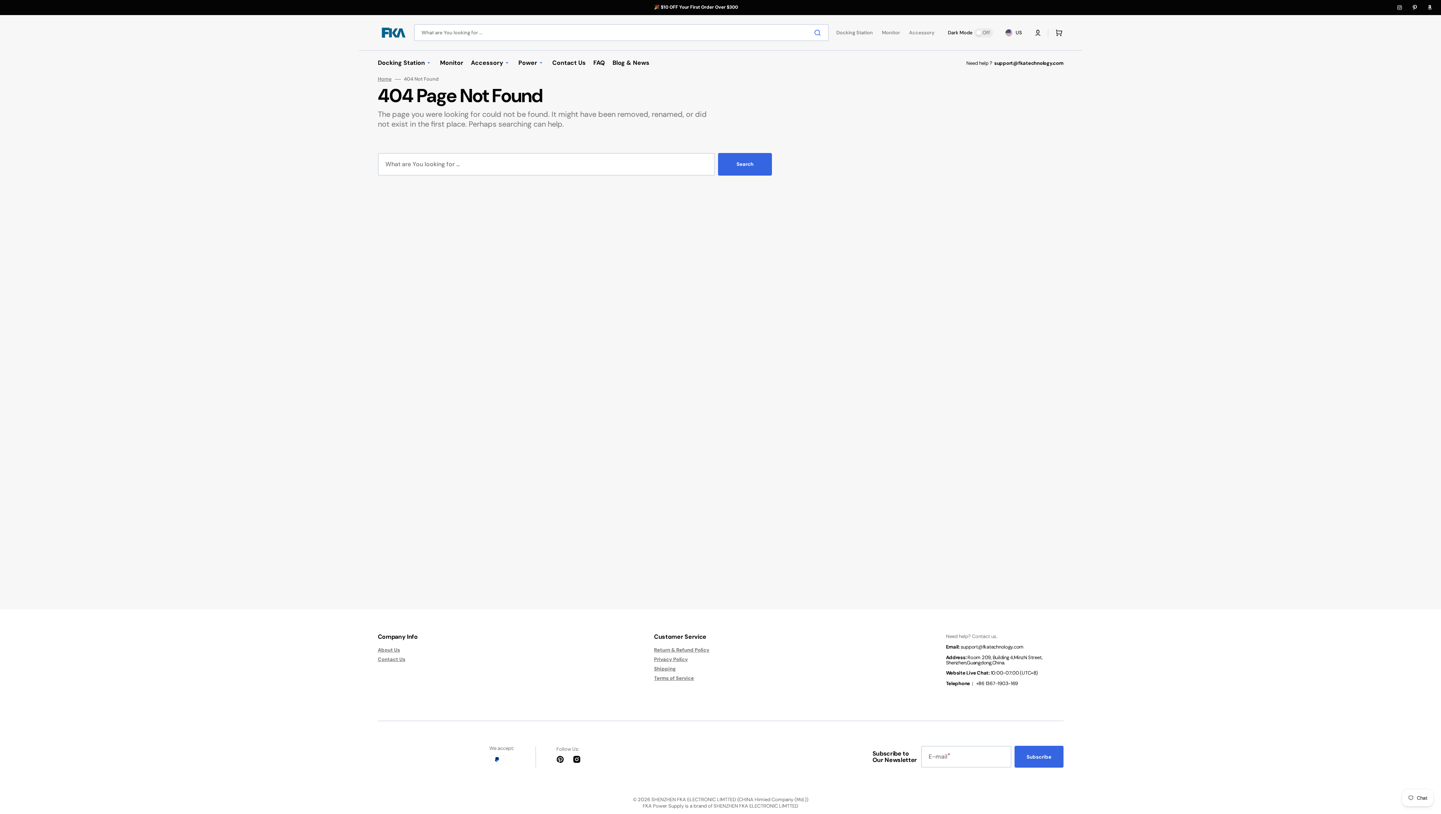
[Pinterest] (1414, 7)
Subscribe (1039, 757)
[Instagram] (1399, 7)
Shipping (665, 669)
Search (745, 164)
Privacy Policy (671, 659)
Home (385, 79)
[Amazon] (1429, 7)
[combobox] (621, 32)
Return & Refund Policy (681, 650)
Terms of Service (674, 678)
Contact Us (391, 659)
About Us (389, 650)
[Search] (819, 32)
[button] (1038, 32)
